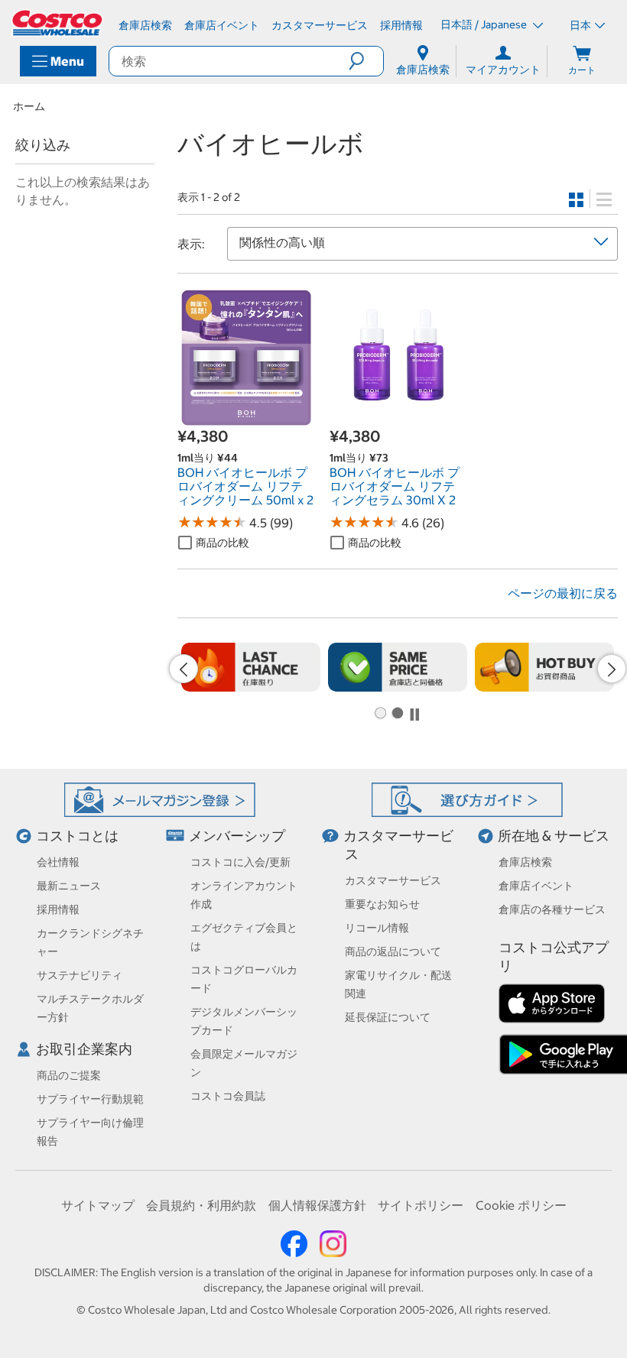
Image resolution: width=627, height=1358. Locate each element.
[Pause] (414, 714)
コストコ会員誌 (227, 1096)
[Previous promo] (183, 668)
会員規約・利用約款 (201, 1205)
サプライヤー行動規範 (90, 1099)
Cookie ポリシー (521, 1205)
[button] (366, 61)
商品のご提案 (69, 1075)
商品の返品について (393, 951)
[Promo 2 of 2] (397, 714)
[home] (58, 23)
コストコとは (77, 835)
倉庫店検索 (525, 862)
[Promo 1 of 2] (380, 714)
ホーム (29, 106)
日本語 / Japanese (484, 24)
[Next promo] (611, 668)
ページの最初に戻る (563, 593)
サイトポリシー (420, 1205)
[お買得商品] (544, 667)
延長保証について (387, 1017)
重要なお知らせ (382, 904)
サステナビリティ (79, 975)
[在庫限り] (250, 667)
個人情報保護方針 (317, 1205)
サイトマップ (98, 1205)
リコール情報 (377, 928)
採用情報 (58, 909)
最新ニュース (69, 886)
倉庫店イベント (536, 886)
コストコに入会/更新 (240, 862)
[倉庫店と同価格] (397, 667)
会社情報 (58, 862)
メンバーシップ (237, 835)
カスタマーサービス (393, 880)
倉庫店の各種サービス (552, 909)
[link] (245, 417)
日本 (580, 25)
